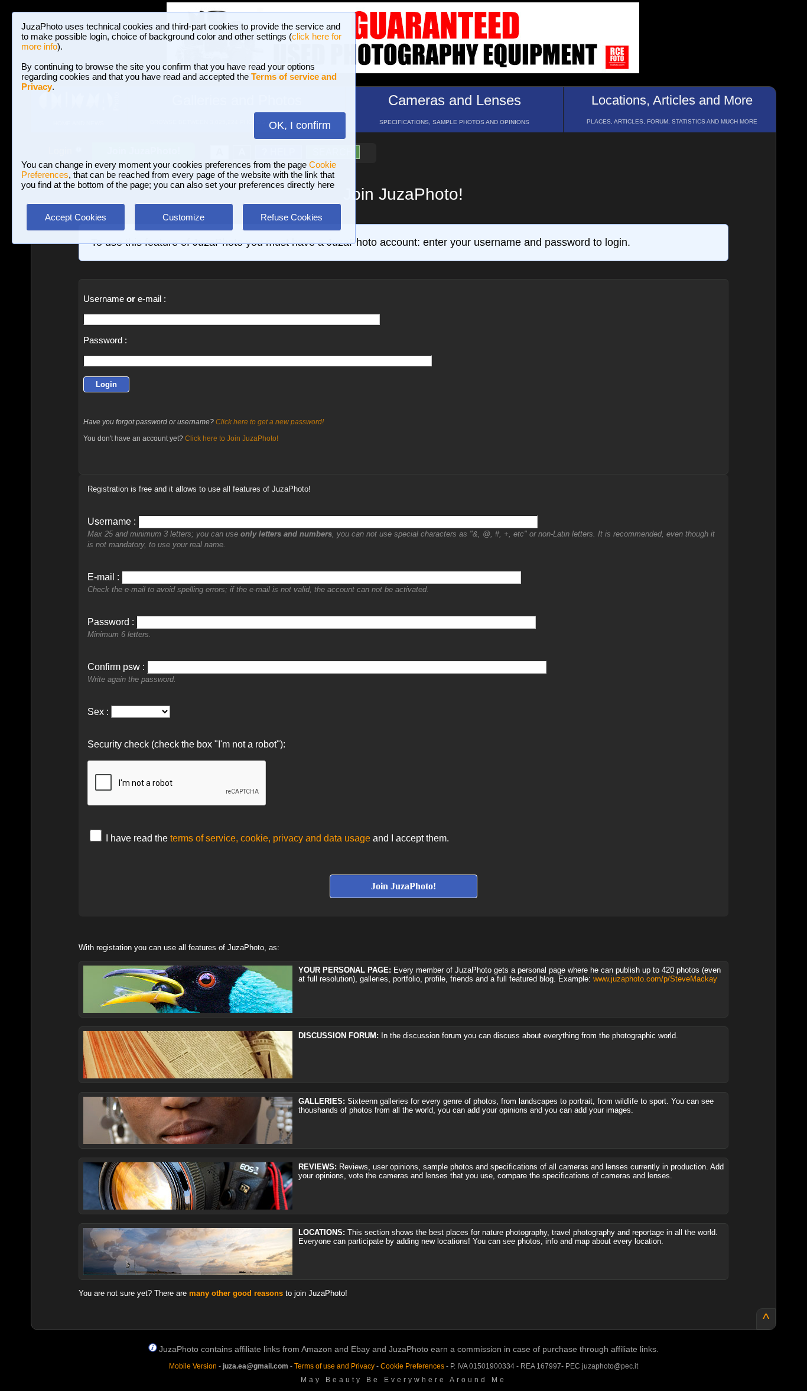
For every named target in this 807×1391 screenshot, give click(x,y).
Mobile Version (193, 1366)
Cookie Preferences (412, 1366)
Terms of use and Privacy (334, 1366)
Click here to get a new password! (270, 422)
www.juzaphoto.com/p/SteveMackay (655, 978)
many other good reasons (236, 1293)
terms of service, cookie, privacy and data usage (270, 838)
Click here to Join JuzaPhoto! (231, 438)
